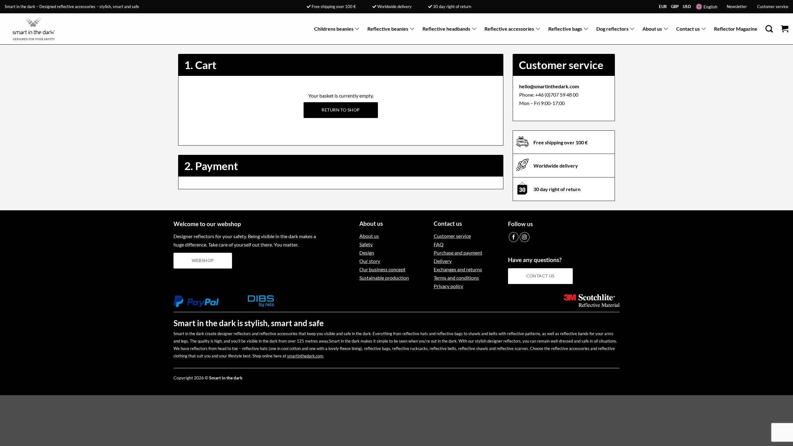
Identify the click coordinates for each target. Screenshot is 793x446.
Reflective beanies (387, 29)
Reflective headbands (446, 29)
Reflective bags (565, 29)
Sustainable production (384, 278)
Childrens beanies (333, 29)
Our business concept (382, 269)
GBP (675, 6)
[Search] (769, 29)
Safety (366, 244)
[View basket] (784, 29)
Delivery (443, 261)
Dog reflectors (612, 29)
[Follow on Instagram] (524, 237)
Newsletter (737, 6)
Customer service (772, 6)
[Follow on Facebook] (514, 237)
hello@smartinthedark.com (549, 86)
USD (687, 6)
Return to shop (341, 109)
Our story (369, 261)
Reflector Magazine (735, 29)
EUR (663, 6)
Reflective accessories (509, 29)
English (710, 6)
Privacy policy (448, 286)
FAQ (439, 244)
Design (366, 253)
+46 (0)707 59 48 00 (556, 95)
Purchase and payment (458, 253)
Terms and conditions (456, 278)
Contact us (688, 29)
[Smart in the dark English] (36, 28)
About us (652, 29)
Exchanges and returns (458, 269)
